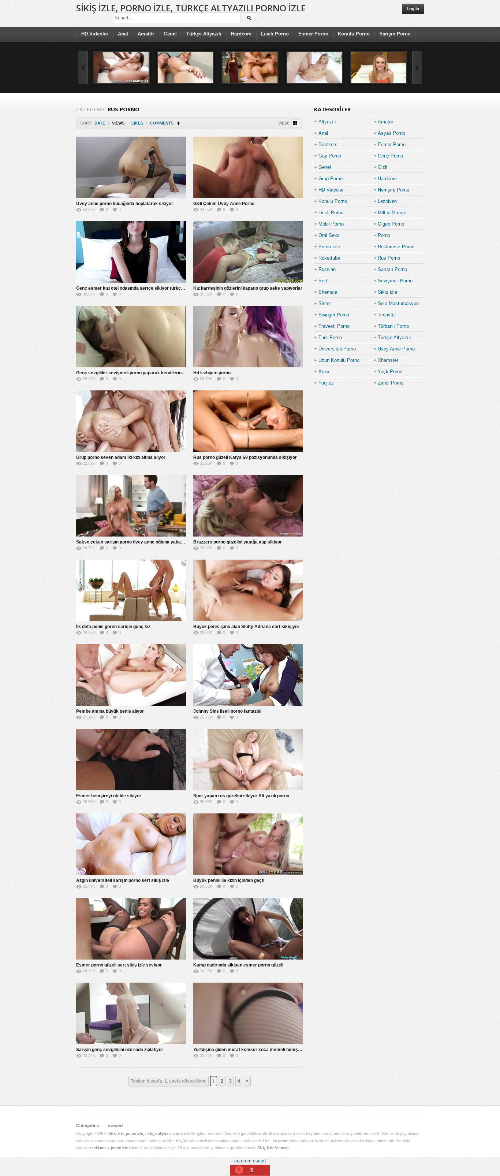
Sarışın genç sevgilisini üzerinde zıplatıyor (119, 1049)
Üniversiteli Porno (337, 349)
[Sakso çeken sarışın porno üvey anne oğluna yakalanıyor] (131, 505)
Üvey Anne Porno (396, 349)
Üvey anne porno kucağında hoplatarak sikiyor (124, 203)
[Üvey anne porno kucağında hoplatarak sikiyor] (131, 167)
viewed (115, 1125)
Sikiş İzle (265, 1148)
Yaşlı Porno (390, 371)
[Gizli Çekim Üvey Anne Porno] (248, 167)
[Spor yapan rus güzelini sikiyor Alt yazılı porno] (248, 759)
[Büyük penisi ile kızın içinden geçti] (248, 844)
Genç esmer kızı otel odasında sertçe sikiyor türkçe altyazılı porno (144, 288)
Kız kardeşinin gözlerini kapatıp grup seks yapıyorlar (247, 288)
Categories (87, 1125)
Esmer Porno (313, 34)
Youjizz (326, 383)
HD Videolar (94, 34)
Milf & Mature (392, 212)
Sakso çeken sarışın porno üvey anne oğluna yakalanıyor (135, 542)
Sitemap (281, 1148)
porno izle (286, 1141)
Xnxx (323, 371)
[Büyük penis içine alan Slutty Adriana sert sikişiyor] (248, 590)
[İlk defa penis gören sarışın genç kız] (131, 590)
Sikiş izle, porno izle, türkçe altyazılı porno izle (191, 8)
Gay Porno (329, 156)
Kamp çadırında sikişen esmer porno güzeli (238, 965)
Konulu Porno (354, 34)
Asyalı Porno (391, 133)
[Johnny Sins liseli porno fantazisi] (248, 675)
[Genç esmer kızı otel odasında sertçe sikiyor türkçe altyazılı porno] (131, 252)
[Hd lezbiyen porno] (248, 336)
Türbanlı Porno (393, 326)
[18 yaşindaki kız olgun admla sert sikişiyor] (379, 67)
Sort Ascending (178, 123)
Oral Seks (329, 235)
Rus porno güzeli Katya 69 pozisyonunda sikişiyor (245, 457)
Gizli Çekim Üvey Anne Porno (223, 203)
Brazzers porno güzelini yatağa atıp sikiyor (237, 542)
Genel (170, 34)
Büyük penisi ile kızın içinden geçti (228, 880)
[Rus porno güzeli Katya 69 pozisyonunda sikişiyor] (248, 421)
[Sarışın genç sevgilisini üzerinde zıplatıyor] (131, 1013)
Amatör (146, 34)
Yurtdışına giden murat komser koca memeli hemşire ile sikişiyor (260, 1049)
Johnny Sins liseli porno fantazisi (227, 711)
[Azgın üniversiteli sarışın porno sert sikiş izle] (131, 844)
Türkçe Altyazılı (203, 34)
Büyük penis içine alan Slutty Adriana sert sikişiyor (246, 626)
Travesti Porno (334, 326)
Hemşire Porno (393, 190)
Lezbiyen (387, 201)
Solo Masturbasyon (398, 303)
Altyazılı (327, 122)
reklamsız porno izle (110, 1148)
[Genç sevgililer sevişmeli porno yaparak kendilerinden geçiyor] (131, 336)
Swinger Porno (333, 315)
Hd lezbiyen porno (212, 372)
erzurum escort (250, 1161)
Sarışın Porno (395, 34)
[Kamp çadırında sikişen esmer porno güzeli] (248, 928)
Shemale (327, 292)
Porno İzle (329, 246)
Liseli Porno (275, 34)
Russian (327, 269)
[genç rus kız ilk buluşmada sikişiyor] (250, 67)
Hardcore (241, 34)
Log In (413, 8)
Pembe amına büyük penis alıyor (110, 711)
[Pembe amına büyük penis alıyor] (131, 675)
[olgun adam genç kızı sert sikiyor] (186, 67)
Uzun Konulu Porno (338, 360)
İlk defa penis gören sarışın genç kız (113, 626)
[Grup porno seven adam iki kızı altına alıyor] (131, 421)
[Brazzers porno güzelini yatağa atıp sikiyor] (248, 505)
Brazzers (327, 144)
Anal (123, 34)
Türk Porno (330, 337)
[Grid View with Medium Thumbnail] (295, 123)
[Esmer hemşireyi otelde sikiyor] (131, 759)
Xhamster (388, 360)
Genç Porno (390, 156)
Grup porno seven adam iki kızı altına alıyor (120, 457)
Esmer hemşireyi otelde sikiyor (108, 795)
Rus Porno (389, 258)
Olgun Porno (391, 224)
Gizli (382, 167)
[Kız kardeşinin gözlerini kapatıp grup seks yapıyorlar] (248, 252)
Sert (322, 280)
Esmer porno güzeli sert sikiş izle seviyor (119, 965)
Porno (384, 235)
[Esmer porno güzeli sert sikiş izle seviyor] (131, 928)
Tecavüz (387, 315)
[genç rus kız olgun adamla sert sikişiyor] (314, 67)
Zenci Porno (390, 383)
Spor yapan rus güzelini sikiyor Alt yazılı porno (241, 795)
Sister (324, 303)
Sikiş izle (387, 292)
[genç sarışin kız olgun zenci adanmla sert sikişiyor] (121, 67)
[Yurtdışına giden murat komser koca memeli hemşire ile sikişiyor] (248, 1013)
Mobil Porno (331, 224)
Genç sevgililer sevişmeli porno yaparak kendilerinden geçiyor (141, 372)
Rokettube (329, 258)
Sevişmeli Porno (395, 280)
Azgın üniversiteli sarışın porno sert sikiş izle (122, 880)
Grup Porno (330, 178)
